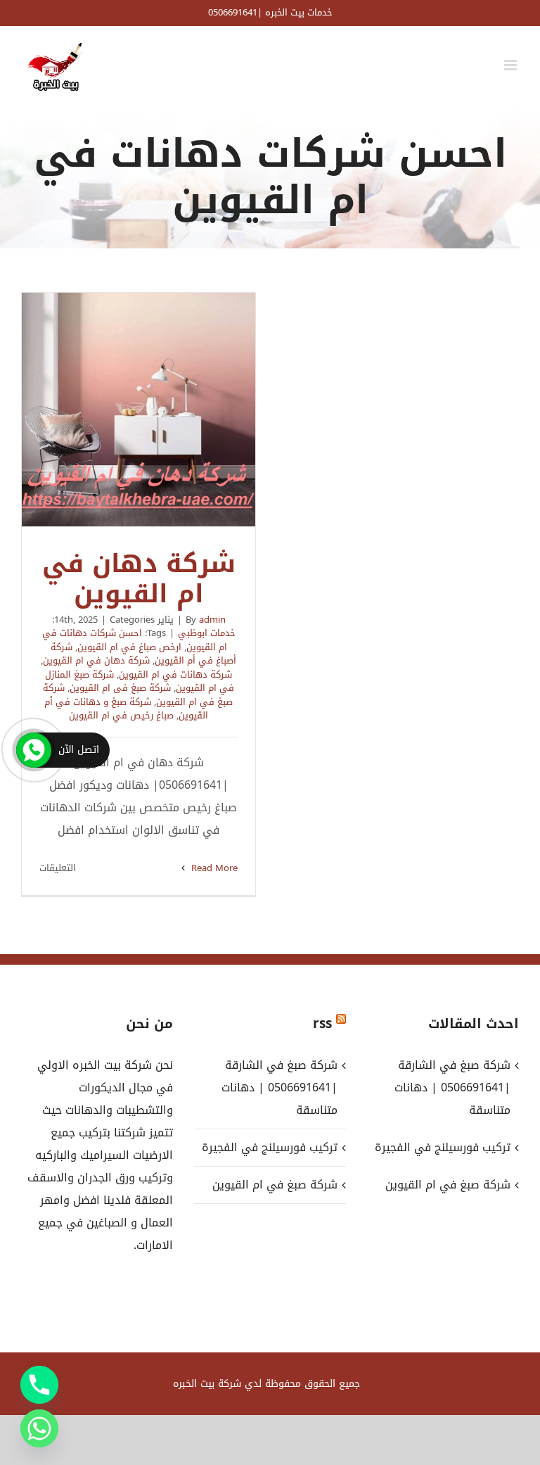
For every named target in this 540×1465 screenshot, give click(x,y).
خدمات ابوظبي (207, 633)
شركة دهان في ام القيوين (138, 409)
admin (212, 619)
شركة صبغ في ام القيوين (275, 1185)
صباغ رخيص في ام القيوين (121, 715)
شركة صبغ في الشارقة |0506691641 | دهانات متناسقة (279, 1087)
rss (322, 1023)
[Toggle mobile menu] (511, 65)
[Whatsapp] (39, 1428)
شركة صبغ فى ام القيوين (120, 688)
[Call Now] (33, 750)
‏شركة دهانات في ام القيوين (175, 674)
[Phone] (39, 1385)
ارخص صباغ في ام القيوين (129, 647)
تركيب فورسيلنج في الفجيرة (270, 1147)
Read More (213, 868)
